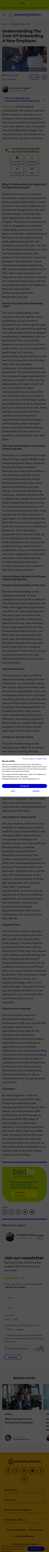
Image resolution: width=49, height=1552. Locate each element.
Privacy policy (28, 758)
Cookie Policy (41, 758)
